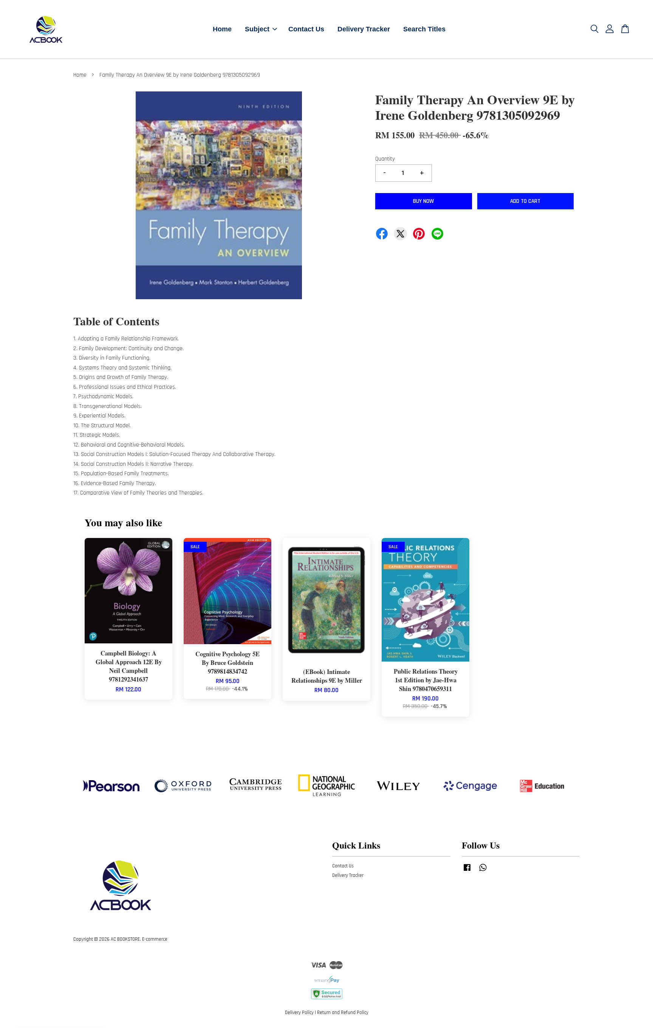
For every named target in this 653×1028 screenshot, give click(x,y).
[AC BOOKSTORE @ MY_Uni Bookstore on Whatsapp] (483, 871)
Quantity (385, 158)
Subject (257, 29)
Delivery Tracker (363, 29)
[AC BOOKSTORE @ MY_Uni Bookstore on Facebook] (467, 871)
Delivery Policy (299, 1012)
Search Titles (424, 29)
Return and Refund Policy (342, 1012)
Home (222, 29)
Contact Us (306, 29)
